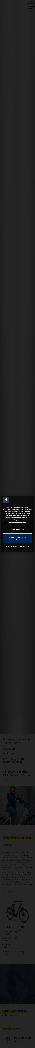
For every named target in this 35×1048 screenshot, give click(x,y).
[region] (17, 524)
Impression (23, 522)
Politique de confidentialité (15, 522)
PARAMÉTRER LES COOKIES (17, 547)
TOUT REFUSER (17, 530)
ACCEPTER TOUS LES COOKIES (17, 538)
